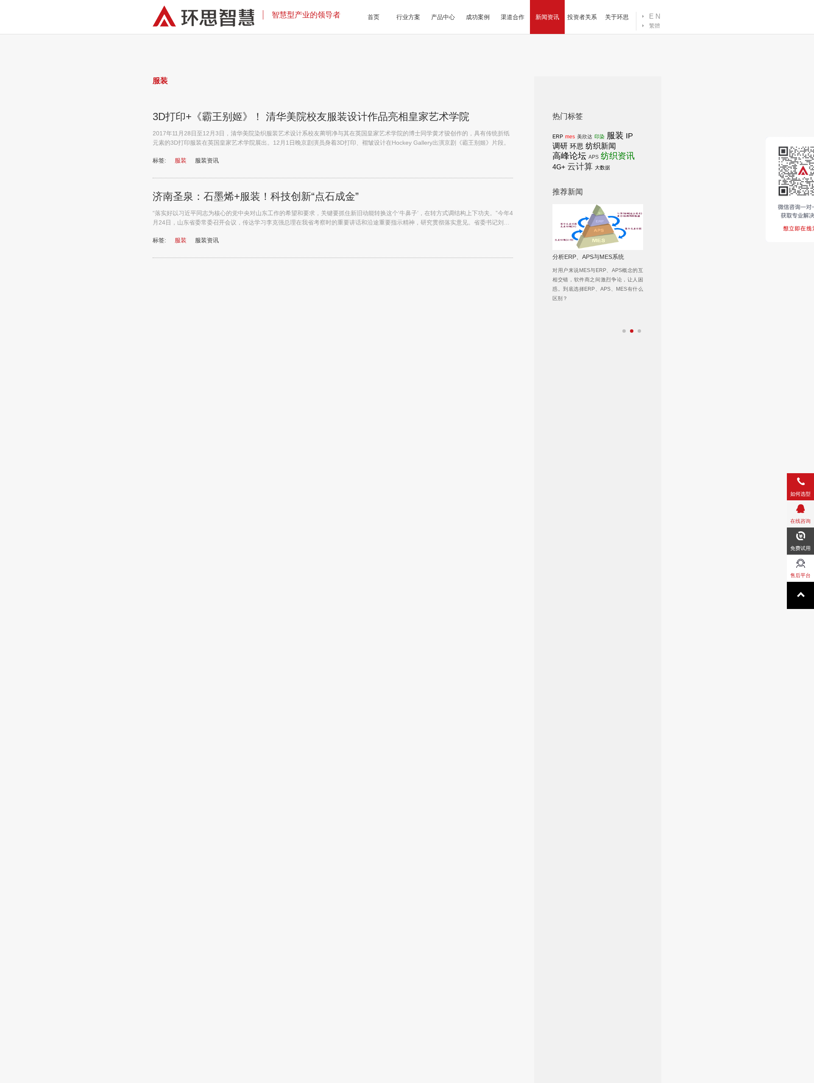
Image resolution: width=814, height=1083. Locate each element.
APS (593, 157)
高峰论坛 (569, 155)
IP (629, 136)
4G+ (558, 167)
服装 (615, 135)
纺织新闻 (600, 146)
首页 (373, 17)
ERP (557, 137)
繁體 (654, 25)
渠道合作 (512, 17)
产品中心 (443, 17)
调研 (560, 146)
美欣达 (584, 137)
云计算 (580, 166)
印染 (599, 137)
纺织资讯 (618, 155)
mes (570, 137)
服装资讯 (207, 160)
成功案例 (478, 17)
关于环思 (617, 17)
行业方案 (408, 17)
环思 (576, 146)
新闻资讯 (547, 17)
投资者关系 (582, 17)
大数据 (602, 168)
